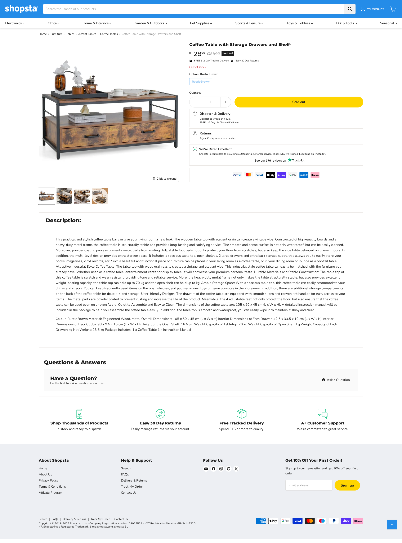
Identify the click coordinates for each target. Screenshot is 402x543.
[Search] (350, 9)
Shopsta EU (121, 527)
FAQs (125, 474)
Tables (70, 34)
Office (53, 23)
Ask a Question (338, 380)
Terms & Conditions (52, 486)
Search (126, 468)
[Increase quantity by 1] (225, 102)
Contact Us (128, 493)
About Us (45, 474)
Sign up (347, 485)
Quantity (195, 93)
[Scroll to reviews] (276, 50)
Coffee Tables (109, 34)
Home (43, 34)
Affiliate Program (51, 493)
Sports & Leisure (248, 23)
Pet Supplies (200, 23)
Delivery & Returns (134, 480)
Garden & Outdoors (150, 23)
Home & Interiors (96, 23)
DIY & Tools (345, 23)
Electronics (14, 23)
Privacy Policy (48, 480)
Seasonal (387, 23)
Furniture (56, 34)
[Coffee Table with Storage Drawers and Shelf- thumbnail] (46, 196)
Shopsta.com (105, 527)
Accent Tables (87, 34)
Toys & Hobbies (299, 23)
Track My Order (132, 486)
